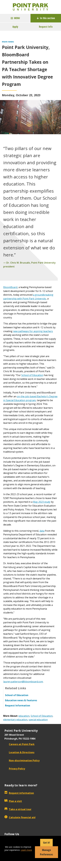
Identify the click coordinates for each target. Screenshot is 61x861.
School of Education (32, 375)
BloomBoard (10, 287)
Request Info (46, 26)
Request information (21, 793)
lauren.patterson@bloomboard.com (23, 681)
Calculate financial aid (22, 817)
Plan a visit (15, 801)
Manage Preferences (46, 852)
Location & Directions (21, 752)
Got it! (46, 842)
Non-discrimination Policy (24, 760)
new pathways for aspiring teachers (33, 331)
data (42, 530)
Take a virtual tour (20, 809)
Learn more (26, 850)
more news (8, 41)
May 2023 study (41, 501)
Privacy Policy (17, 768)
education (24, 715)
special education (38, 719)
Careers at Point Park (21, 744)
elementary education (15, 719)
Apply (15, 26)
